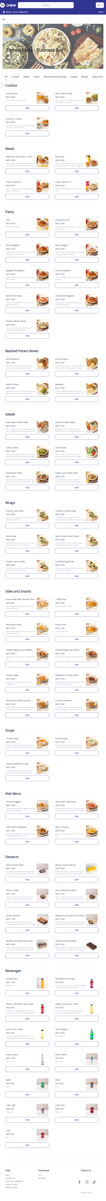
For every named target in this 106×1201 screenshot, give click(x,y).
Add (27, 108)
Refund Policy (11, 1187)
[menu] (2, 5)
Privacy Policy (11, 1184)
